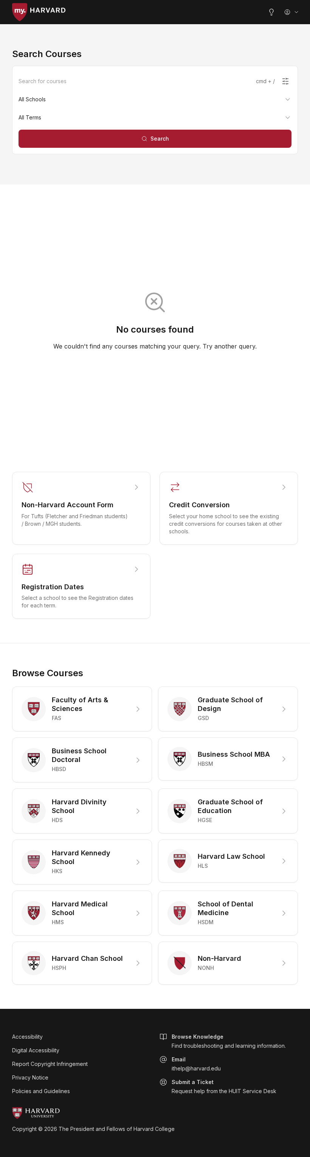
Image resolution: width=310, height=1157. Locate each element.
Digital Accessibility (35, 1050)
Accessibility (27, 1036)
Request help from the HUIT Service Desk (224, 1086)
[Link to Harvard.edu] (155, 1113)
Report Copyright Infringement (50, 1064)
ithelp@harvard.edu (196, 1064)
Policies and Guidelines (41, 1091)
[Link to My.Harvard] (38, 12)
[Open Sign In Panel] (292, 12)
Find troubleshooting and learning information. (229, 1041)
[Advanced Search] (285, 81)
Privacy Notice (30, 1077)
